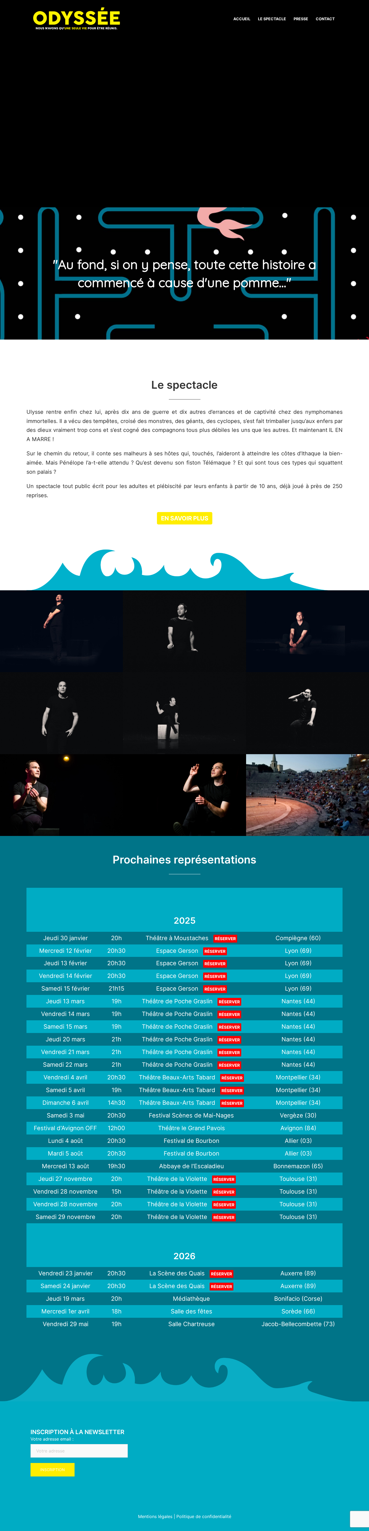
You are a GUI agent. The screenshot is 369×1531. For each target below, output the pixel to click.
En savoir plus (184, 518)
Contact (325, 18)
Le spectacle (272, 18)
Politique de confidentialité (203, 1516)
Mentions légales (155, 1516)
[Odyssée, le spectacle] (76, 18)
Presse (301, 18)
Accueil (241, 18)
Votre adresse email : (52, 1439)
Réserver (225, 938)
